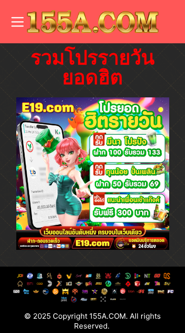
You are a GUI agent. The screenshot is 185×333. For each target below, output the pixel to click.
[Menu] (17, 22)
